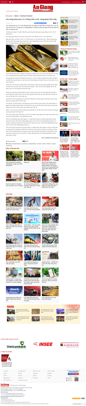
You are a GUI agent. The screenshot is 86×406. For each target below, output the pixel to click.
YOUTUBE (76, 374)
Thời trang (35, 377)
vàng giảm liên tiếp (32, 143)
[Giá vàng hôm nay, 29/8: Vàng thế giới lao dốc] (50, 202)
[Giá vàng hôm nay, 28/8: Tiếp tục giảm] (14, 256)
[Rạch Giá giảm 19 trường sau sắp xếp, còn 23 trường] (14, 178)
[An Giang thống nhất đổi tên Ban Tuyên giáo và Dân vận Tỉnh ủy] (32, 178)
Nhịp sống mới (7, 377)
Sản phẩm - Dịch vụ (66, 129)
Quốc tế (5, 375)
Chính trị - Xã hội (36, 371)
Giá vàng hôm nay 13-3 (16, 143)
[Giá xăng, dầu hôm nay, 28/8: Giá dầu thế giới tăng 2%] (32, 239)
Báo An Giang (9, 145)
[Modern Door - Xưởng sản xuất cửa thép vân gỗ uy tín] (50, 256)
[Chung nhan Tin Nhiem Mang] (17, 385)
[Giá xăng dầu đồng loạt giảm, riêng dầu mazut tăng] (32, 256)
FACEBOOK (70, 374)
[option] (16, 345)
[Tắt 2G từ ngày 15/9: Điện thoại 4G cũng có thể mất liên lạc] (50, 273)
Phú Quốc (49, 143)
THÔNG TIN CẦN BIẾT (6, 351)
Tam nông (20, 377)
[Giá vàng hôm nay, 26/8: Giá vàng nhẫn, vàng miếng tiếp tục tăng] (64, 43)
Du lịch (49, 377)
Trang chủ (9, 16)
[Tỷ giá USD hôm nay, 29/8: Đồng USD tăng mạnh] (14, 202)
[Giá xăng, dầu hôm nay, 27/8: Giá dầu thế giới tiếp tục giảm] (32, 291)
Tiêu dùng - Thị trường (26, 16)
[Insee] (43, 344)
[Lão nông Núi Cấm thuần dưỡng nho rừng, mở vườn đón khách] (14, 156)
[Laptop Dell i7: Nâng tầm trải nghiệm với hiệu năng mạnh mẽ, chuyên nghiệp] (14, 273)
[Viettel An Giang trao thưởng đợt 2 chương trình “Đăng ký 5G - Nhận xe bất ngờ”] (75, 136)
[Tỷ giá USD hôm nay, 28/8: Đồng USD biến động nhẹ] (50, 239)
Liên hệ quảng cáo (66, 2)
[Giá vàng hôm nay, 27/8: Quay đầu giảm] (50, 291)
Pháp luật (50, 373)
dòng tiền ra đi (25, 143)
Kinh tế (16, 16)
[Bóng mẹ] (32, 156)
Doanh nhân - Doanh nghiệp (69, 79)
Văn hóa (20, 375)
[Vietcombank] (16, 345)
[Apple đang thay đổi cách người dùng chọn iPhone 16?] (14, 291)
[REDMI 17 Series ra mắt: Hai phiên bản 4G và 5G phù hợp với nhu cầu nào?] (64, 136)
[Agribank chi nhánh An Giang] (69, 344)
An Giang (53, 143)
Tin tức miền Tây (7, 380)
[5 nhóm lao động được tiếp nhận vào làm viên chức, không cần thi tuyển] (50, 178)
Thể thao (35, 375)
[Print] (55, 23)
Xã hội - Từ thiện (51, 371)
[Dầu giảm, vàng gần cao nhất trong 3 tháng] (64, 32)
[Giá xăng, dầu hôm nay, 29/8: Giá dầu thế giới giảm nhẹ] (32, 202)
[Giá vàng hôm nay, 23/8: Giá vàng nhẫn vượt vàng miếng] (64, 27)
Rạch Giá (44, 143)
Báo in (83, 398)
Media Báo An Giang (22, 380)
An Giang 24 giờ (21, 371)
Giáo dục (20, 373)
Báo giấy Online (76, 2)
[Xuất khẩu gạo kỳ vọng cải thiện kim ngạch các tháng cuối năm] (14, 239)
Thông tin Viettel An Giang (69, 49)
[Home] (10, 2)
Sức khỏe (50, 375)
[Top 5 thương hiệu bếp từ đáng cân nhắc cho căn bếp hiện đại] (14, 219)
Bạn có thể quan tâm (13, 148)
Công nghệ (35, 373)
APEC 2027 (39, 143)
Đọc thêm (9, 194)
